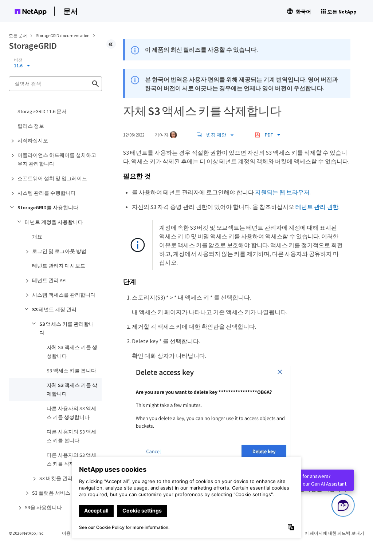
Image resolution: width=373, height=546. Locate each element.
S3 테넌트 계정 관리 (54, 309)
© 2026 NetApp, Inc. (26, 533)
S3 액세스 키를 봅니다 (71, 370)
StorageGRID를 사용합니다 (47, 207)
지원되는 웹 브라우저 (282, 192)
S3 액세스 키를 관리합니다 (66, 328)
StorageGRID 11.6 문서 (42, 111)
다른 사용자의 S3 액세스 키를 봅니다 (71, 436)
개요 (37, 236)
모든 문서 (18, 35)
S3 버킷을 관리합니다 (63, 478)
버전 (18, 60)
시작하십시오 (32, 140)
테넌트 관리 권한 (316, 206)
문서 (70, 11)
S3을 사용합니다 (43, 507)
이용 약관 (71, 533)
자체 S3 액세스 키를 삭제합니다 (72, 389)
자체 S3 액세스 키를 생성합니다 (72, 351)
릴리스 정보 (30, 126)
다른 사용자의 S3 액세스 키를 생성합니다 (71, 412)
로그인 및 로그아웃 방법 (59, 251)
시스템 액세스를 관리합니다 (63, 295)
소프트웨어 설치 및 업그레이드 (52, 178)
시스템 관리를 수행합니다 (46, 193)
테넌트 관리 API (49, 280)
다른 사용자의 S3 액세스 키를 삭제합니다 (71, 459)
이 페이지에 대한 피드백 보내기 (334, 533)
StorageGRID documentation (63, 35)
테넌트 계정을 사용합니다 (54, 222)
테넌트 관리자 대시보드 (58, 265)
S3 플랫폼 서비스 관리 (57, 493)
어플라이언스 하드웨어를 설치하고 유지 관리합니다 (56, 159)
